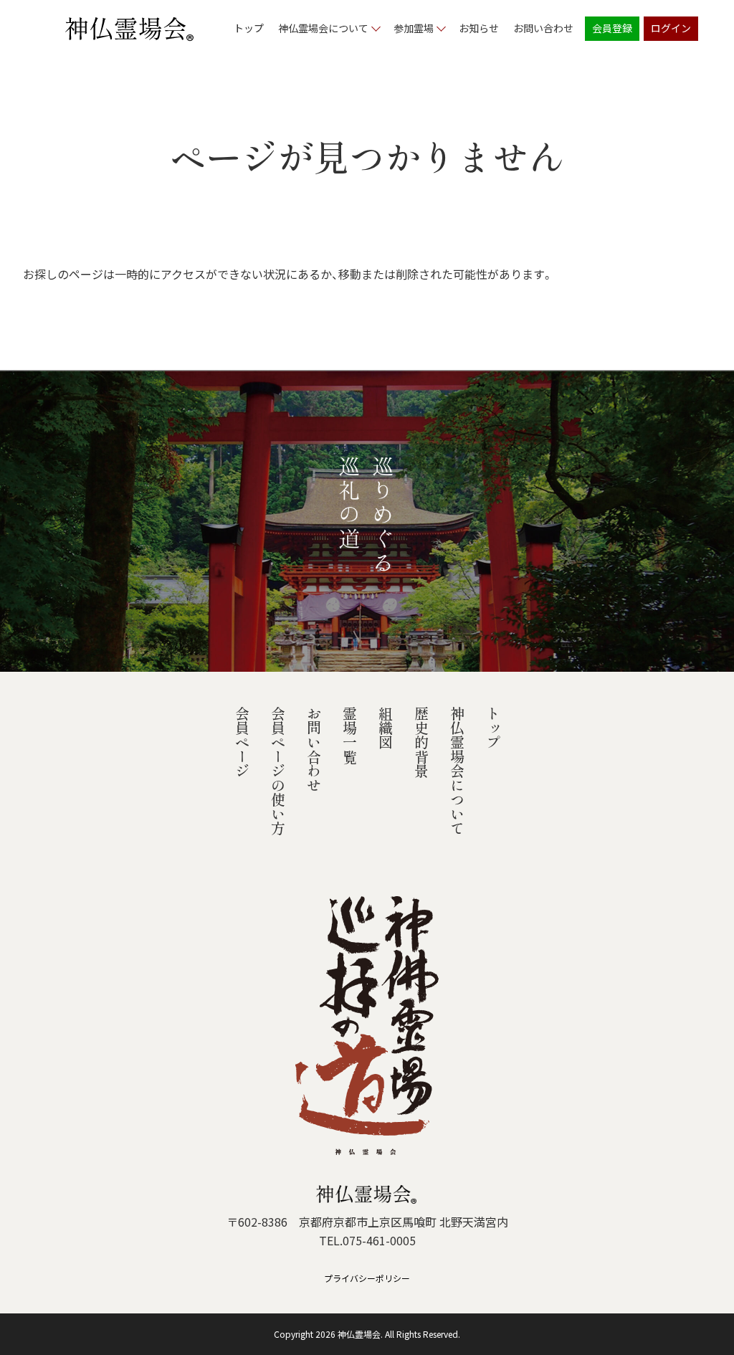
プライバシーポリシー (367, 1278)
